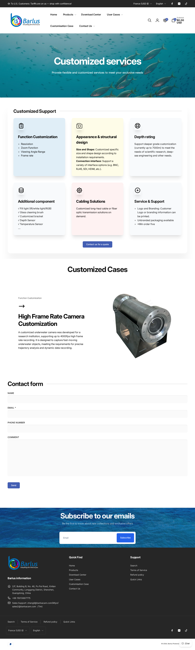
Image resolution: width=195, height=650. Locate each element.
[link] (40, 3)
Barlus (170, 644)
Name (11, 393)
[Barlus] (23, 569)
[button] (69, 14)
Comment (13, 437)
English (159, 3)
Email (12, 407)
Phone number (16, 422)
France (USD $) (141, 3)
